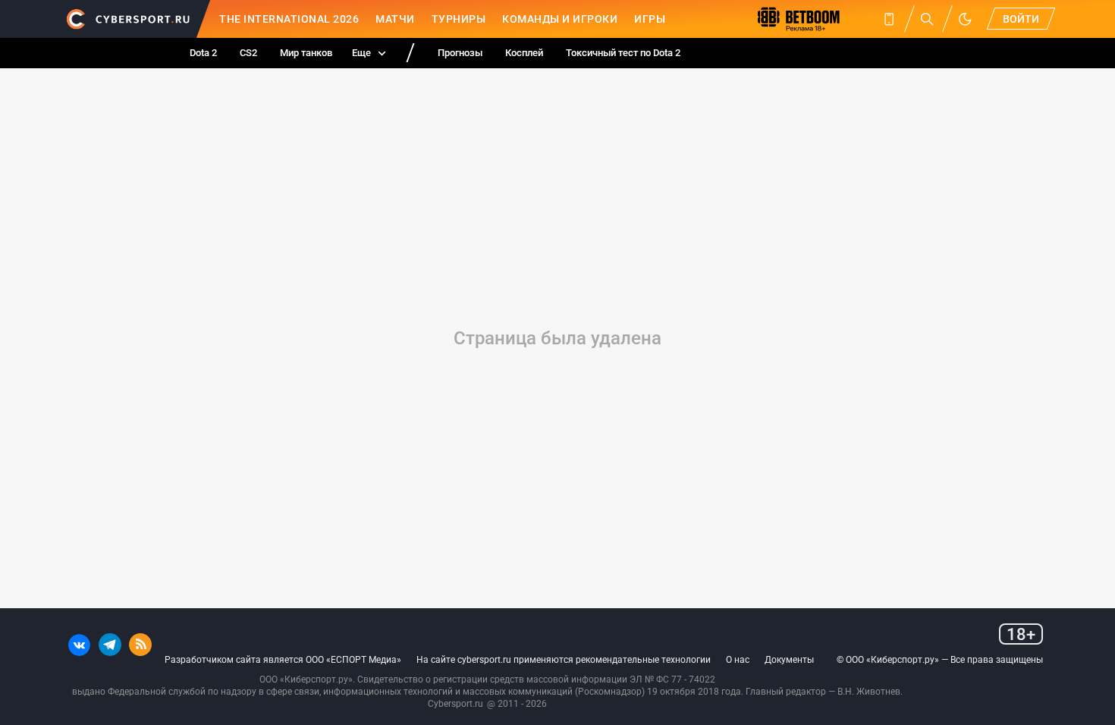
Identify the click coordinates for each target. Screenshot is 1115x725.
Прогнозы (460, 52)
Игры (649, 19)
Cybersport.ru (455, 703)
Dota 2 (203, 52)
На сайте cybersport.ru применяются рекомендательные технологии (563, 659)
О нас (737, 659)
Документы (789, 659)
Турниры (459, 19)
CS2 (248, 52)
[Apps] (889, 19)
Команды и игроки (559, 19)
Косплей (524, 52)
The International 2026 (289, 19)
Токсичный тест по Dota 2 (623, 52)
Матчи (395, 19)
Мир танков (306, 52)
